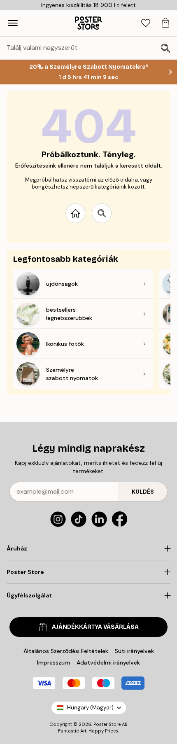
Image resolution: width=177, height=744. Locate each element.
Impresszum (53, 662)
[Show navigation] (12, 23)
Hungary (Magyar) (90, 707)
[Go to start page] (75, 213)
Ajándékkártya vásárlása (95, 626)
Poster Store (107, 724)
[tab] (146, 23)
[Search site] (102, 213)
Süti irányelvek (134, 651)
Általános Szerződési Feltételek (65, 651)
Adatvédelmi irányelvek (108, 662)
